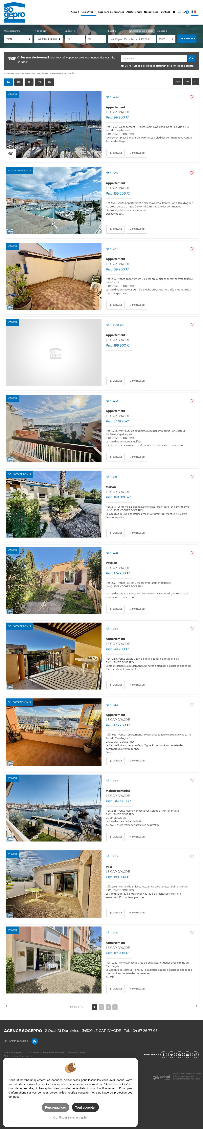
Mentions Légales (13, 1052)
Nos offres (87, 12)
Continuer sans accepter (70, 1117)
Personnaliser (55, 1107)
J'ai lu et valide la (134, 66)
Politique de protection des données (45, 1052)
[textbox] (132, 39)
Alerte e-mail (134, 12)
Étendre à (162, 31)
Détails (118, 153)
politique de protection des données (161, 66)
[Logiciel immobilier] (161, 1076)
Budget (69, 31)
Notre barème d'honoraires (18, 1056)
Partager (138, 153)
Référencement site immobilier (186, 1079)
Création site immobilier (183, 1076)
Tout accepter (85, 1107)
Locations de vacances (111, 12)
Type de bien (40, 31)
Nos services (151, 12)
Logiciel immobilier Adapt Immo (187, 1074)
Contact (165, 12)
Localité (112, 31)
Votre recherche (12, 31)
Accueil (75, 12)
